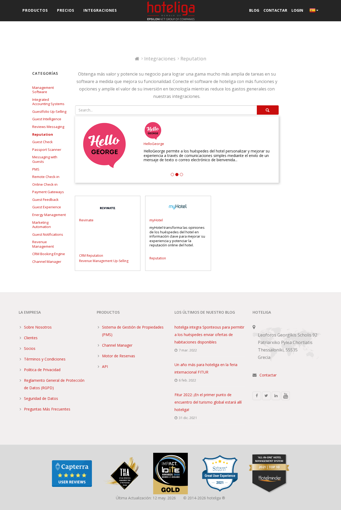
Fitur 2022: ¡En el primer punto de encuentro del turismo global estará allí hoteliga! (208, 402)
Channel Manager (46, 261)
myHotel (156, 220)
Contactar (275, 10)
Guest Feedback (45, 199)
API (105, 366)
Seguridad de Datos (41, 398)
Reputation (42, 134)
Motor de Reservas (118, 355)
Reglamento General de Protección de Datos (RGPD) (54, 384)
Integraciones (100, 10)
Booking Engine (52, 253)
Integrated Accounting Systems (48, 101)
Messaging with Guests (44, 159)
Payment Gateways (48, 191)
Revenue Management (43, 244)
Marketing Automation (41, 224)
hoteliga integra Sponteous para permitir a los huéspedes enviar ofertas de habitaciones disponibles (209, 335)
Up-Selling (58, 111)
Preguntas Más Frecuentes (47, 409)
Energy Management (49, 214)
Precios (65, 10)
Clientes (31, 337)
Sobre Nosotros (38, 327)
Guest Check (42, 141)
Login (297, 10)
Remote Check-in (45, 176)
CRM (35, 253)
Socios (29, 348)
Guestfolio (40, 111)
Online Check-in (45, 184)
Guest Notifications (47, 234)
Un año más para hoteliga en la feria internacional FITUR (205, 368)
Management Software (43, 89)
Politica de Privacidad (42, 369)
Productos (35, 10)
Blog (254, 10)
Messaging (55, 126)
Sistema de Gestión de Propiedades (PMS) (133, 331)
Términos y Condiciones (45, 359)
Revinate (86, 220)
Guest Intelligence (46, 119)
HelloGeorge (154, 144)
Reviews (39, 126)
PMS (35, 169)
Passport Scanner (46, 149)
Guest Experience (46, 207)
